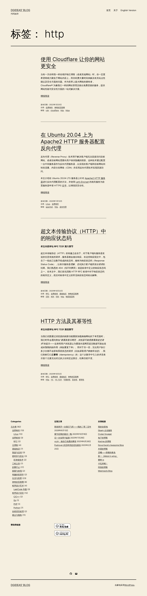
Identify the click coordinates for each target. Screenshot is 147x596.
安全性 (74, 380)
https (68, 110)
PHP (15, 504)
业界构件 (49, 107)
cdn (47, 110)
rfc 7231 (58, 380)
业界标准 (54, 294)
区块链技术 (18, 460)
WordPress (129, 585)
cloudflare (55, 110)
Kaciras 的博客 (104, 441)
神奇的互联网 (59, 107)
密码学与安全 (18, 456)
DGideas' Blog (20, 10)
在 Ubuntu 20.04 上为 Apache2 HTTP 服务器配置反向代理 (73, 141)
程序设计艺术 (18, 486)
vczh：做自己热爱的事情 (65, 441)
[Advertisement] (30, 544)
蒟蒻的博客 (103, 467)
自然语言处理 (18, 511)
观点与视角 (17, 515)
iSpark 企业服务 (105, 430)
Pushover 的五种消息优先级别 (67, 445)
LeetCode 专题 (20, 489)
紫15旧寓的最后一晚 (63, 434)
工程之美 (16, 463)
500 (57, 297)
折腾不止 (16, 467)
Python (17, 508)
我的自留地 (103, 427)
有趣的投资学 (18, 474)
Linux (48, 204)
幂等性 (81, 380)
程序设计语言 (18, 493)
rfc (52, 380)
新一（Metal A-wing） (108, 456)
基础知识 (63, 294)
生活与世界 (17, 478)
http (62, 110)
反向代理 (63, 207)
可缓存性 (66, 380)
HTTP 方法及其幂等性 (66, 321)
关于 (116, 10)
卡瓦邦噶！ (103, 463)
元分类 (14, 427)
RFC (47, 294)
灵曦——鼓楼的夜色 (106, 452)
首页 (108, 10)
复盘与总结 (17, 452)
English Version (128, 10)
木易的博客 (103, 449)
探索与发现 (17, 471)
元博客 (15, 445)
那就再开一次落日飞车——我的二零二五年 (72, 427)
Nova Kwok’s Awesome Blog (111, 445)
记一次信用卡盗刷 (62, 438)
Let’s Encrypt (82, 182)
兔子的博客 (103, 438)
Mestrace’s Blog (105, 471)
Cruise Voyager (105, 434)
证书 (64, 185)
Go (15, 500)
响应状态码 (70, 297)
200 (47, 297)
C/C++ (17, 497)
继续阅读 (45, 96)
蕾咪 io (101, 460)
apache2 (49, 207)
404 (52, 297)
